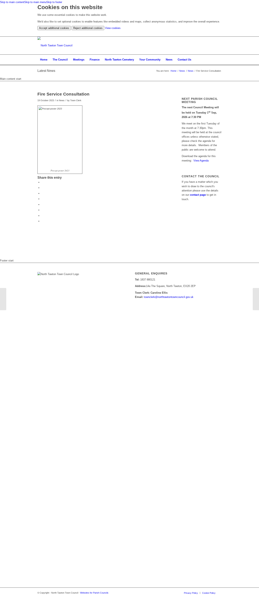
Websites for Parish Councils (94, 593)
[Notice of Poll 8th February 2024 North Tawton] (3, 299)
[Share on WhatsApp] (42, 193)
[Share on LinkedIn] (42, 204)
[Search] (219, 60)
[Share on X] (42, 187)
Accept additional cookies (54, 28)
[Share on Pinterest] (42, 198)
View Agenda (201, 160)
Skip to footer (54, 2)
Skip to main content (12, 2)
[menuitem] (43, 60)
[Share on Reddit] (42, 215)
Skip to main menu (35, 2)
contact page (198, 194)
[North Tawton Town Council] (54, 45)
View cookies (113, 28)
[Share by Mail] (42, 221)
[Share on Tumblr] (42, 209)
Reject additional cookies (88, 28)
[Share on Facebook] (42, 182)
